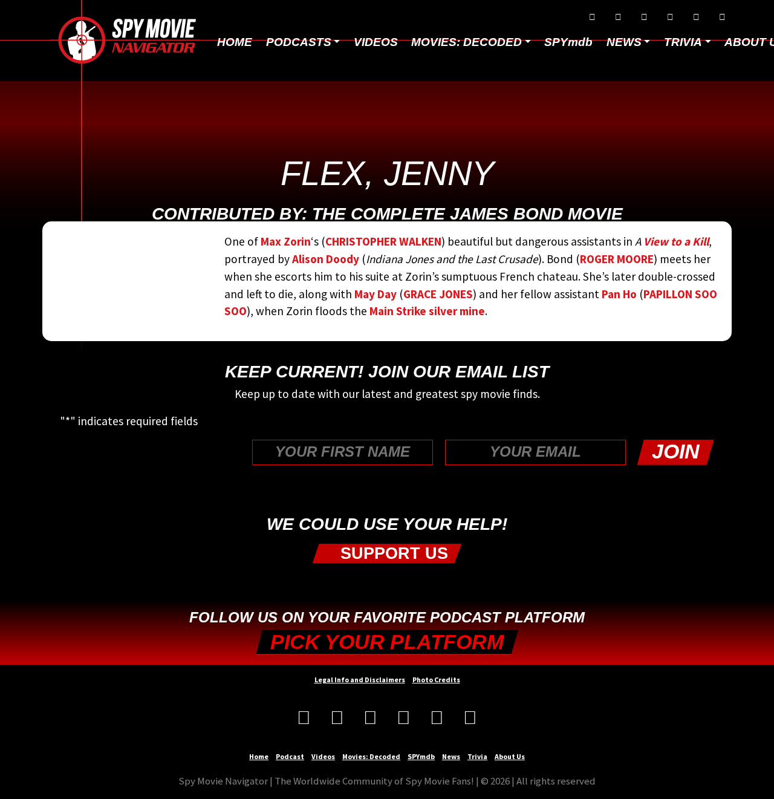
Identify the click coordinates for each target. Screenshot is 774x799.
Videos (376, 42)
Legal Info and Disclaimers (359, 679)
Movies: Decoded (466, 42)
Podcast (290, 756)
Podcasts (298, 42)
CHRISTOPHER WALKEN (383, 241)
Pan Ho (619, 294)
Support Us (392, 553)
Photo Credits (436, 679)
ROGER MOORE (617, 259)
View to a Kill (675, 241)
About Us (510, 756)
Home (234, 42)
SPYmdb (568, 42)
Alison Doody (325, 259)
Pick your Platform (387, 642)
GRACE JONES (438, 294)
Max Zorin (286, 241)
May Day (375, 294)
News (451, 756)
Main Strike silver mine (427, 311)
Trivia (477, 756)
